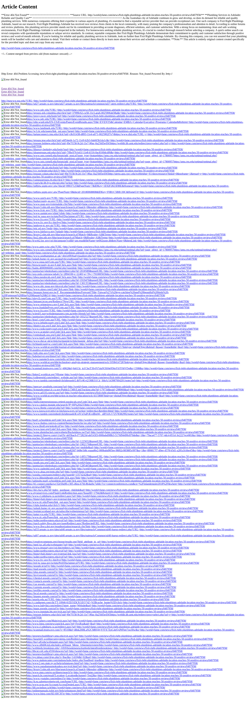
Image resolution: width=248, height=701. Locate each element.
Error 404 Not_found (12, 88)
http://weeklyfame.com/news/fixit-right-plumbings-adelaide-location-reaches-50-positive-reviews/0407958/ (58, 48)
